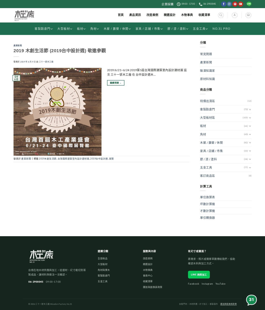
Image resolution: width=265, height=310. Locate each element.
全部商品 (102, 258)
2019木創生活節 (48, 158)
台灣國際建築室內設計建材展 (73, 158)
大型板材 (63, 28)
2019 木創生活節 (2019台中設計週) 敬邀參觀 (60, 50)
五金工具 (199, 28)
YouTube (220, 283)
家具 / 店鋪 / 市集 (148, 28)
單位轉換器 (207, 217)
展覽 (111, 158)
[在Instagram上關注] (229, 4)
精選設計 (148, 264)
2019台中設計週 (99, 158)
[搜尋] (221, 15)
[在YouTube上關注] (240, 4)
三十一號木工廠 (46, 61)
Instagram (207, 283)
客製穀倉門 (42, 28)
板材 (80, 28)
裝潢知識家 (207, 70)
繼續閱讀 (116, 82)
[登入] (234, 15)
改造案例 (148, 258)
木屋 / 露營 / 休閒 (116, 28)
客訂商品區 (207, 175)
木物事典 (148, 269)
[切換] (250, 109)
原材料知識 (207, 78)
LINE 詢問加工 (199, 274)
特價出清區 (207, 101)
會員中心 (148, 275)
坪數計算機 (207, 204)
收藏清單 (148, 281)
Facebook (193, 283)
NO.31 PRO (221, 28)
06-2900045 (35, 281)
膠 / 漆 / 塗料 (176, 28)
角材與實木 (104, 269)
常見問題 (206, 54)
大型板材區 (207, 117)
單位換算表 (207, 197)
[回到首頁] (41, 258)
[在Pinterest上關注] (235, 4)
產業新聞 (18, 45)
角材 (93, 28)
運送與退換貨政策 (152, 287)
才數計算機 (207, 210)
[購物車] (248, 15)
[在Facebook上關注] (223, 4)
